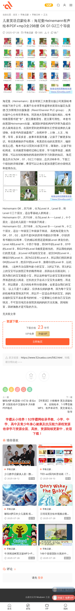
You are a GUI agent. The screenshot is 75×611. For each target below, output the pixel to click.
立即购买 (37, 341)
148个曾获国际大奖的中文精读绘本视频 (54, 553)
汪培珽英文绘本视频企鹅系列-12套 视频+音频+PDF (54, 514)
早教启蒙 (28, 32)
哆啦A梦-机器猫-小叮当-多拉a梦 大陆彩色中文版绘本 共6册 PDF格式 (19, 404)
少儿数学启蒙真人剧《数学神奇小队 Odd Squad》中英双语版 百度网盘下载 (19, 474)
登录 (40, 577)
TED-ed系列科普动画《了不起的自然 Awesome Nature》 (55, 474)
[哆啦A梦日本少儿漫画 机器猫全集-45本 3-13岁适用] (20, 495)
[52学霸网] (8, 5)
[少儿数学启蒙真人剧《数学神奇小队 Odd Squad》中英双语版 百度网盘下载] (20, 455)
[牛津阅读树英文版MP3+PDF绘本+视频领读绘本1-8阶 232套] (20, 535)
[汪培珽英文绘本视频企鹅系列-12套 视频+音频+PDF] (55, 495)
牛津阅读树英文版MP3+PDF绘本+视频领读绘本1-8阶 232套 (19, 553)
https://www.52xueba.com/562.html (41, 357)
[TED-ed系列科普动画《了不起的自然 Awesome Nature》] (55, 455)
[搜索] (58, 5)
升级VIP (42, 333)
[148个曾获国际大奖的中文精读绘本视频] (55, 535)
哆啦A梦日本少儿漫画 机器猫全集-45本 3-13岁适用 (18, 514)
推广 (56, 32)
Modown (40, 597)
